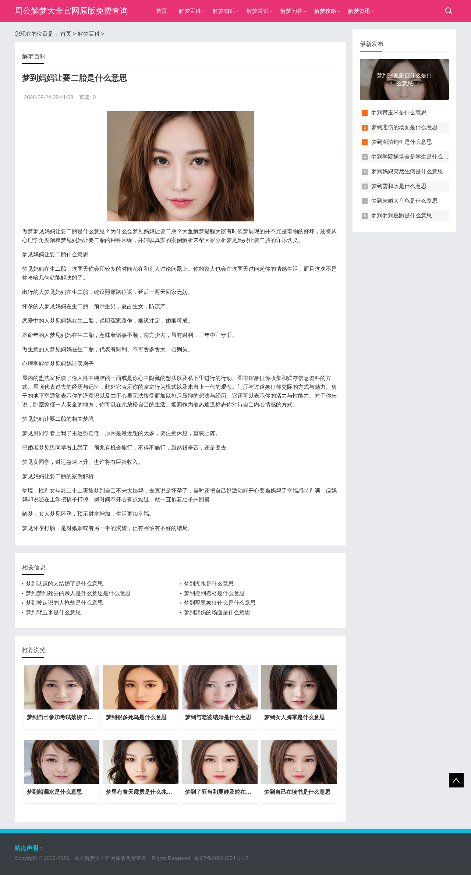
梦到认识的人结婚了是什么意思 (64, 583)
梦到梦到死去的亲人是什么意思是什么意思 (78, 593)
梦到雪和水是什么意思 (398, 186)
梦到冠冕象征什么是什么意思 (220, 603)
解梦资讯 (359, 11)
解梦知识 (224, 11)
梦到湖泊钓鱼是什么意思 (401, 142)
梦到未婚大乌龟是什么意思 (404, 201)
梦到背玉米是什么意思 (53, 612)
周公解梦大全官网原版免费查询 (71, 10)
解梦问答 (291, 11)
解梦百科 (190, 11)
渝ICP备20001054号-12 (220, 858)
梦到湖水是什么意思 (209, 583)
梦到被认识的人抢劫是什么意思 (64, 603)
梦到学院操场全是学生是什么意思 (412, 156)
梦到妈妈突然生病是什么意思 (407, 171)
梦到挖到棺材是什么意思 (214, 593)
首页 (161, 11)
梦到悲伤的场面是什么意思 (217, 612)
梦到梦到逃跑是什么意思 (401, 215)
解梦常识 (258, 11)
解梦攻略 (325, 11)
